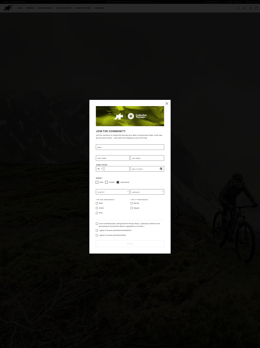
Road (101, 203)
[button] (112, 192)
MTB (101, 213)
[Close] (166, 103)
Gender (99, 178)
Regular (136, 208)
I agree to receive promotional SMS (112, 235)
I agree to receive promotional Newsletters (115, 230)
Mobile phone (101, 164)
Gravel (101, 208)
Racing (136, 203)
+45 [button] (98, 169)
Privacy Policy (134, 224)
